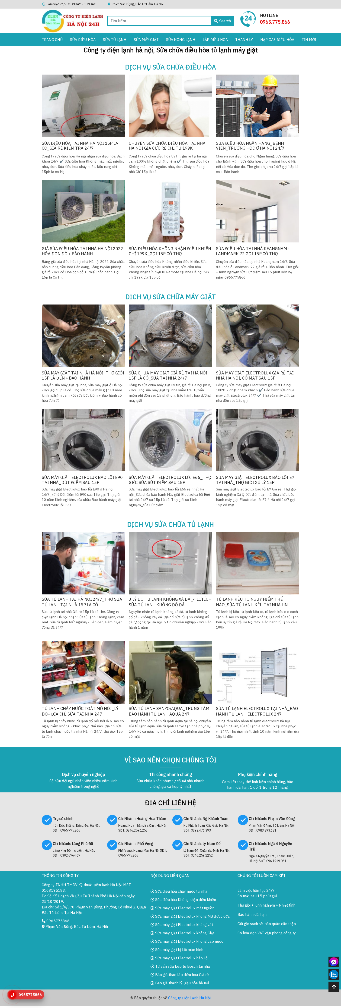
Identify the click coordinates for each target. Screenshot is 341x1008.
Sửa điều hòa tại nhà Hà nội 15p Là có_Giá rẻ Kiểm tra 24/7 (80, 146)
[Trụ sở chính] (47, 819)
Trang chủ (52, 39)
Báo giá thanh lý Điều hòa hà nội (181, 983)
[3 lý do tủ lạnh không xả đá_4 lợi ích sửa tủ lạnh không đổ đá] (170, 563)
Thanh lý (244, 39)
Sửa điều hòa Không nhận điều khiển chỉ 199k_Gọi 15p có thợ (170, 251)
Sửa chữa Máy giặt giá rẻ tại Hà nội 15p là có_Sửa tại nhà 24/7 (168, 375)
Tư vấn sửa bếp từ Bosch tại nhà (182, 966)
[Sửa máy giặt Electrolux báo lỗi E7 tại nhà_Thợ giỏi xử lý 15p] (257, 440)
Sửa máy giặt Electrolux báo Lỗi (181, 958)
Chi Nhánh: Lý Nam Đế (202, 843)
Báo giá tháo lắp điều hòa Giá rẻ (181, 974)
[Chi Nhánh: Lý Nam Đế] (177, 844)
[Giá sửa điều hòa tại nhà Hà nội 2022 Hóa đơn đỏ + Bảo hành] (83, 211)
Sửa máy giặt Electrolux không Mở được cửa (192, 916)
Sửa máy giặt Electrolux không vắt (183, 924)
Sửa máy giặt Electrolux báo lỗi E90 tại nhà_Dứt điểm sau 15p (82, 480)
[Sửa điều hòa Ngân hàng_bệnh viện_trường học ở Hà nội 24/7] (257, 106)
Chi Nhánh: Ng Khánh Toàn (205, 818)
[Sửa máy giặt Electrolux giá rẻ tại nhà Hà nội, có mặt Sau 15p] (257, 336)
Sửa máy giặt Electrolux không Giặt (184, 933)
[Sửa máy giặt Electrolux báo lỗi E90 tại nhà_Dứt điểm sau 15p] (83, 440)
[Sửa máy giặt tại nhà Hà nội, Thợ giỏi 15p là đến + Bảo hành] (83, 336)
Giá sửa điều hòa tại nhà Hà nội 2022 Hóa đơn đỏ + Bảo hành (82, 251)
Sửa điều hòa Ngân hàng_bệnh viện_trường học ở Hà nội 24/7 (250, 146)
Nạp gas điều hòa (277, 39)
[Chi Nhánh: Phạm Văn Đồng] (243, 819)
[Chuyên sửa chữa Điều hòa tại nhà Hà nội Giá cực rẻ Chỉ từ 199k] (170, 106)
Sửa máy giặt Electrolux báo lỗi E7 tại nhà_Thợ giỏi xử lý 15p (255, 480)
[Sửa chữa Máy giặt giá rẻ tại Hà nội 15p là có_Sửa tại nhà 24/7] (170, 336)
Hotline (269, 15)
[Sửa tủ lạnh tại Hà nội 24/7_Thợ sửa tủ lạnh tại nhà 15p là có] (83, 563)
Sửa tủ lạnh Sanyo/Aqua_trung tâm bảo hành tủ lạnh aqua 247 (169, 711)
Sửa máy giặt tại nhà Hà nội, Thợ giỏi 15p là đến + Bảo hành (83, 375)
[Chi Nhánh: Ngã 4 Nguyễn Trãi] (243, 844)
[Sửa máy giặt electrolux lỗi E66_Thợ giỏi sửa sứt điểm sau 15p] (170, 440)
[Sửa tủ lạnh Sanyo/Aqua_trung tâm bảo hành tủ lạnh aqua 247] (170, 672)
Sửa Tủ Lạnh (114, 39)
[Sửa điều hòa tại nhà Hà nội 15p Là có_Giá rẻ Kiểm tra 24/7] (83, 106)
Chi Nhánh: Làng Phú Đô (73, 843)
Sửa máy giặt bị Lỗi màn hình (178, 949)
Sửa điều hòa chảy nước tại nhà (180, 891)
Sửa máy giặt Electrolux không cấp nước (188, 941)
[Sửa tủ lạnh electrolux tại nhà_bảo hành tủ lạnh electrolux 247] (257, 672)
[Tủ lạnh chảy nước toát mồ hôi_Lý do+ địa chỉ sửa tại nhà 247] (83, 672)
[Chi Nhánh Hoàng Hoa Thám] (112, 819)
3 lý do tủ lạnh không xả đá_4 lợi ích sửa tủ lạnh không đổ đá (170, 602)
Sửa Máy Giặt (146, 39)
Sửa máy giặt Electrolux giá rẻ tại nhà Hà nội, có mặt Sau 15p (255, 375)
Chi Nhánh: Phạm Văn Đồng (272, 818)
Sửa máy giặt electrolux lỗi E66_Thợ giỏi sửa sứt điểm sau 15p (170, 480)
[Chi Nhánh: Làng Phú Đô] (47, 844)
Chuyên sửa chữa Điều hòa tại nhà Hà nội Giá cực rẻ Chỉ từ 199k (167, 146)
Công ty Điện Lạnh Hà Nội (189, 997)
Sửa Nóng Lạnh (180, 39)
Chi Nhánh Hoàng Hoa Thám (142, 818)
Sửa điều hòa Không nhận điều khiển (185, 899)
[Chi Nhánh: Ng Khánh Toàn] (177, 819)
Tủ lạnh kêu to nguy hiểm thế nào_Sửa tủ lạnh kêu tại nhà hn (252, 602)
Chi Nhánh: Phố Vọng (135, 843)
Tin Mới (309, 39)
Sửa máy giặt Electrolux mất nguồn (184, 908)
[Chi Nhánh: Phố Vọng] (112, 844)
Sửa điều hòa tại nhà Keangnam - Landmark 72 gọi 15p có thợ (253, 251)
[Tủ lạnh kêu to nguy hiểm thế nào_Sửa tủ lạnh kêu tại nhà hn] (257, 563)
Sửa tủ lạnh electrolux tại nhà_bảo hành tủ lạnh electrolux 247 (257, 711)
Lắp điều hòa (215, 39)
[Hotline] (248, 18)
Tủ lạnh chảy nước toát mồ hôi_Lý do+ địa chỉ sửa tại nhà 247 (80, 711)
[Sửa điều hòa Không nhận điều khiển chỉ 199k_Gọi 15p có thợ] (170, 211)
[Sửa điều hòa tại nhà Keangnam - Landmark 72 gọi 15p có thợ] (257, 211)
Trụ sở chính (63, 818)
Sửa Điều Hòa (83, 39)
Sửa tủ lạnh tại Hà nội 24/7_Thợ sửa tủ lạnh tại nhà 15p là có (82, 602)
